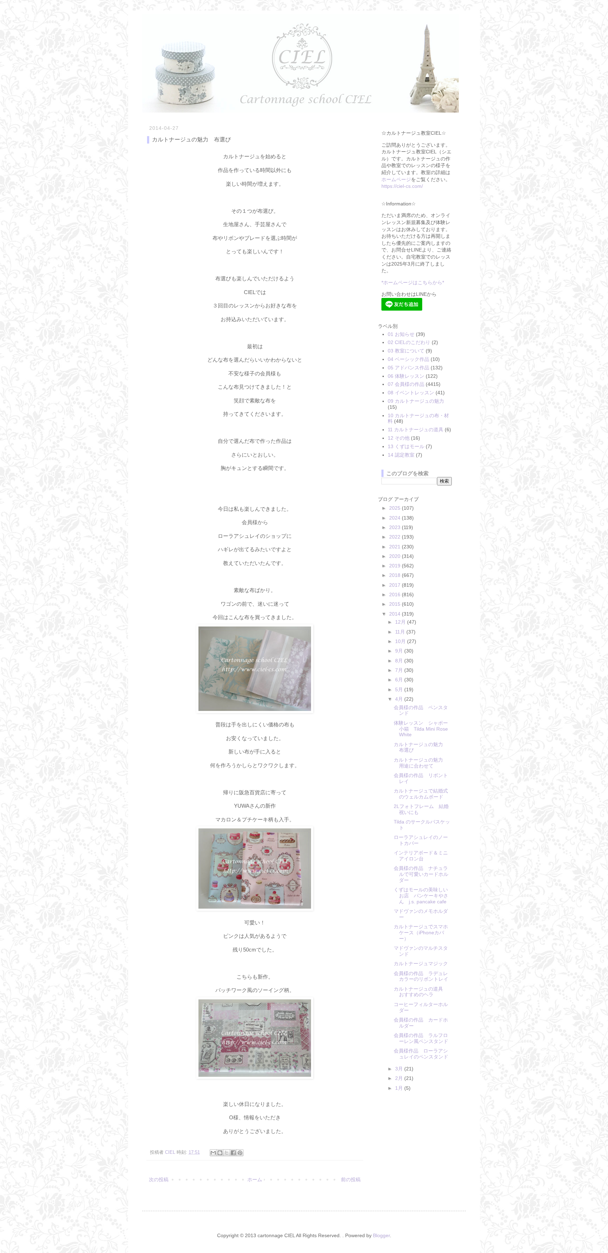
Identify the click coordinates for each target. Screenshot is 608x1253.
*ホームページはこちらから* (412, 282)
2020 (395, 556)
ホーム (254, 1179)
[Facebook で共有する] (233, 1152)
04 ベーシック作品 (408, 359)
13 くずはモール (406, 446)
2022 (395, 537)
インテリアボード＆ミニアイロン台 (421, 855)
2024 (395, 518)
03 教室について (406, 351)
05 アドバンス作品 (408, 367)
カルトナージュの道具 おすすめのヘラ (421, 992)
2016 (395, 594)
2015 (395, 604)
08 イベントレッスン (411, 392)
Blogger (381, 1235)
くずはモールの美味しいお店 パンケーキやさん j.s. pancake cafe (421, 895)
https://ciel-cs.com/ (402, 186)
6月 (399, 679)
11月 (400, 632)
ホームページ (396, 179)
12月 (401, 622)
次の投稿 (159, 1179)
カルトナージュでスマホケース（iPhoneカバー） (421, 932)
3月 (399, 1068)
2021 (395, 546)
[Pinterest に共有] (239, 1152)
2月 (399, 1078)
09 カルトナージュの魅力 (416, 401)
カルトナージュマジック (421, 963)
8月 (399, 660)
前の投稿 (351, 1179)
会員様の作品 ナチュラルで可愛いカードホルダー (421, 874)
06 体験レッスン (406, 376)
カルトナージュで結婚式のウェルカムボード (421, 794)
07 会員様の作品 (406, 384)
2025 (395, 508)
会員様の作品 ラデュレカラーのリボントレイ (421, 976)
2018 (395, 575)
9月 (399, 651)
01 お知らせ (401, 334)
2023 (395, 527)
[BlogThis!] (219, 1152)
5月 (399, 689)
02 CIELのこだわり (409, 342)
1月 (399, 1088)
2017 (395, 585)
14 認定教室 (401, 455)
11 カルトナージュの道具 (415, 429)
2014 (395, 614)
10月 (401, 641)
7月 (399, 670)
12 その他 (399, 438)
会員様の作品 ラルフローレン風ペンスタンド (421, 1038)
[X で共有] (226, 1152)
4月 (399, 699)
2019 (395, 565)
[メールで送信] (213, 1152)
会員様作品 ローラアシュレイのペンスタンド (421, 1054)
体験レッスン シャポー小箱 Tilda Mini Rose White (421, 729)
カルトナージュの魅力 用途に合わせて (421, 763)
